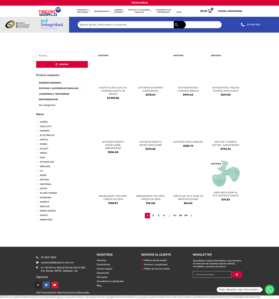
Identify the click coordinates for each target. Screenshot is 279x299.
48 (180, 215)
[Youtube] (54, 285)
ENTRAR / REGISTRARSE (230, 11)
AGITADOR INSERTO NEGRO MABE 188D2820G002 (113, 145)
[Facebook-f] (46, 285)
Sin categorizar (47, 105)
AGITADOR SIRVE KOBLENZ (188, 142)
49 (185, 215)
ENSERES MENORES (50, 82)
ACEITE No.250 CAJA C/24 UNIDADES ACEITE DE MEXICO (113, 90)
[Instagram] (38, 285)
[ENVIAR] (237, 274)
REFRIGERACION (48, 99)
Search (180, 24)
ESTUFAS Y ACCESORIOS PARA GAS (58, 88)
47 (174, 215)
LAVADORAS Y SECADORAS (54, 94)
